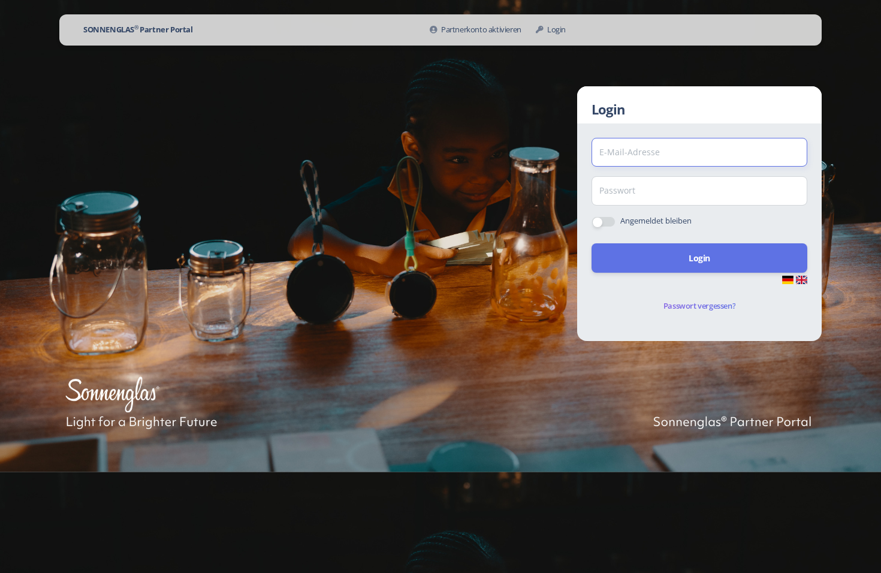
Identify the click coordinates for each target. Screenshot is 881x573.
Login (555, 30)
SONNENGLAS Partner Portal (138, 29)
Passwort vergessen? (699, 306)
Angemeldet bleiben (656, 221)
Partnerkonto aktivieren (480, 30)
